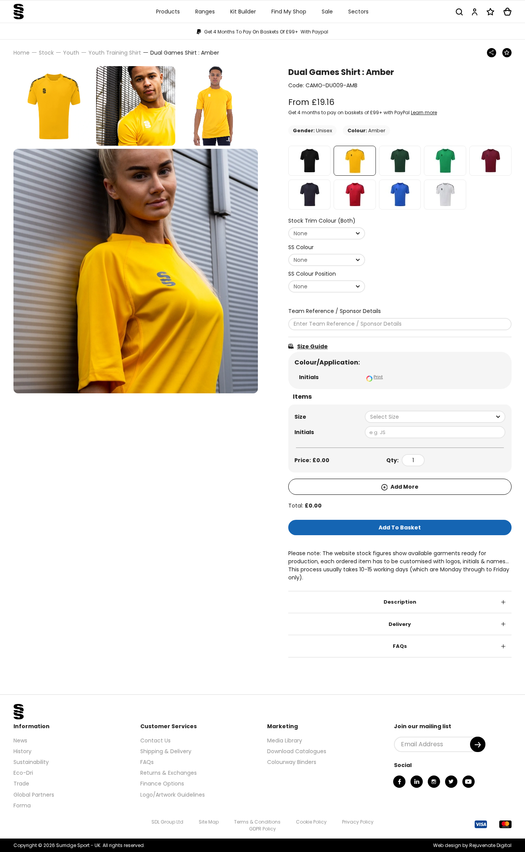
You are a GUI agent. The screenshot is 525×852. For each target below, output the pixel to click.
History (22, 751)
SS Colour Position (312, 274)
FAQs (400, 646)
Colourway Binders (291, 762)
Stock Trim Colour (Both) (322, 221)
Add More (404, 487)
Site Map (209, 822)
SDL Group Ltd (167, 822)
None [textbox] (300, 233)
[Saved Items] (490, 11)
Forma (22, 805)
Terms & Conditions (257, 822)
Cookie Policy (311, 822)
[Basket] (507, 11)
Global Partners (33, 795)
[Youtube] (468, 781)
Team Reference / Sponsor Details (334, 311)
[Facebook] (399, 781)
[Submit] (477, 744)
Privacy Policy (358, 822)
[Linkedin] (416, 781)
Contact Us (155, 740)
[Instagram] (434, 781)
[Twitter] (451, 781)
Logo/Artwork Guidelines (172, 795)
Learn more (424, 112)
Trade (21, 783)
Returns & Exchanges (168, 773)
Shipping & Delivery (165, 751)
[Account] (474, 11)
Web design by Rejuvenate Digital (472, 845)
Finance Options (162, 783)
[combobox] (326, 233)
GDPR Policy (262, 828)
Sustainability (31, 762)
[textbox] (435, 416)
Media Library (284, 740)
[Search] (459, 11)
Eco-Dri (23, 773)
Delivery (400, 624)
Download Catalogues (296, 751)
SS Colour (301, 247)
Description (400, 602)
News (20, 740)
